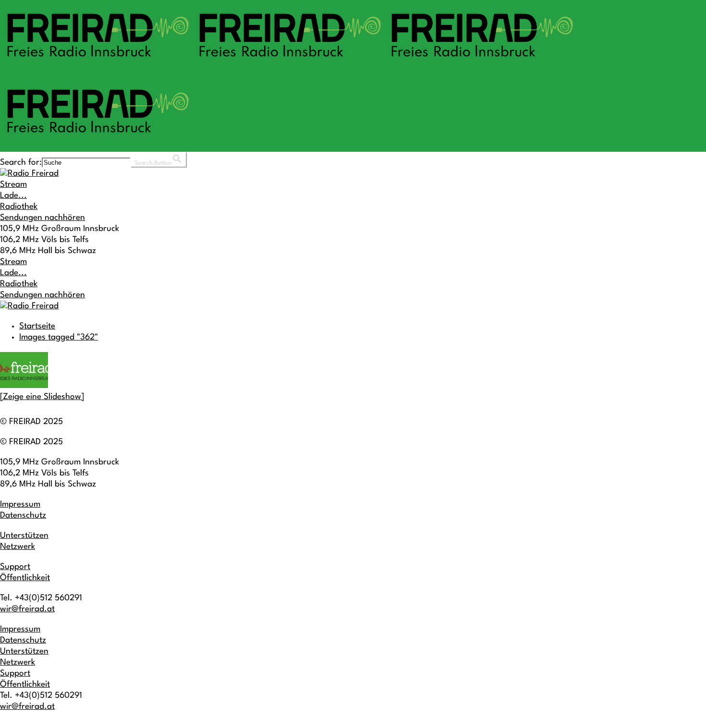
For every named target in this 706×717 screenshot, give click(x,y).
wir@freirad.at (27, 609)
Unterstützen (24, 536)
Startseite (37, 326)
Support (15, 567)
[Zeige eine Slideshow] (42, 397)
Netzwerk (17, 547)
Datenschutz (23, 515)
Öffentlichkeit (25, 578)
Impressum (20, 504)
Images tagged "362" (58, 337)
